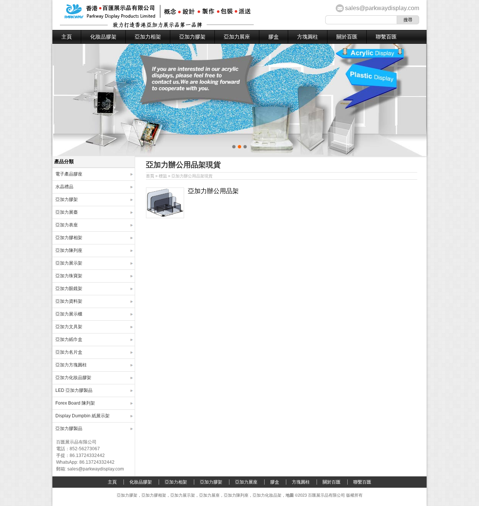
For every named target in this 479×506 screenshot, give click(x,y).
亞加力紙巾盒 (68, 339)
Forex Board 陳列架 (75, 403)
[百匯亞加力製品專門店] (157, 26)
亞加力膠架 (192, 37)
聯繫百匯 (386, 37)
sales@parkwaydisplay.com (382, 8)
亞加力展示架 (68, 263)
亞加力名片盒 (68, 352)
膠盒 (273, 37)
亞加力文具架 (68, 326)
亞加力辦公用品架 (213, 191)
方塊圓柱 (307, 37)
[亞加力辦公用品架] (165, 216)
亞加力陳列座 (68, 250)
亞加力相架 (148, 37)
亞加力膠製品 (68, 428)
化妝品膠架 (103, 37)
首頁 (150, 176)
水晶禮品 (64, 186)
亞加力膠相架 (68, 237)
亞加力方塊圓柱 (71, 365)
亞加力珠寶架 (68, 275)
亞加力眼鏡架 (68, 288)
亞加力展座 (237, 37)
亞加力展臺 (66, 212)
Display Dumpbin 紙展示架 (82, 415)
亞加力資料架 (68, 301)
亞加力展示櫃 (68, 314)
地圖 (290, 495)
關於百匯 (346, 37)
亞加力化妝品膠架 (73, 377)
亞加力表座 (66, 225)
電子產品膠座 (68, 174)
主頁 (66, 37)
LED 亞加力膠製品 (73, 390)
